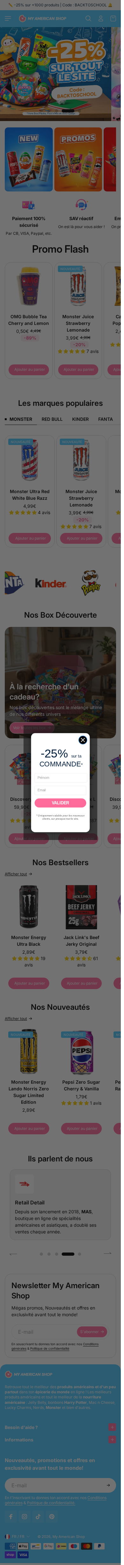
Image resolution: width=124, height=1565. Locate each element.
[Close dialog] (83, 740)
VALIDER (60, 802)
